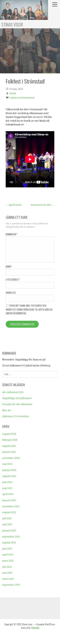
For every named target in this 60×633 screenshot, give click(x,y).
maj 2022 (7, 524)
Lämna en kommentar (22, 97)
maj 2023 (7, 488)
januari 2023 (9, 500)
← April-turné (13, 204)
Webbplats (11, 292)
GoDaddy (35, 628)
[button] (56, 4)
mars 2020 (8, 579)
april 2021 (7, 554)
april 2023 (7, 494)
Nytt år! (6, 410)
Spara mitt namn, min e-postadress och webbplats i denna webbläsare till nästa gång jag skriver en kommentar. (29, 309)
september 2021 (11, 536)
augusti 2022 (9, 512)
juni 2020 (7, 572)
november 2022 (11, 506)
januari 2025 (9, 452)
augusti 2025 (9, 446)
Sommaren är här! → (42, 204)
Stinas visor (12, 24)
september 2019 (11, 584)
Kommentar (11, 234)
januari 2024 (9, 470)
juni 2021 (7, 548)
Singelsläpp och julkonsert (17, 398)
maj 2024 (7, 464)
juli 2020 (7, 566)
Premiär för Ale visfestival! (17, 404)
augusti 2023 (9, 476)
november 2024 (11, 458)
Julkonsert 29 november (15, 416)
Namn (9, 266)
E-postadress (13, 279)
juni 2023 (7, 482)
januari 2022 (9, 530)
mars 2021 (8, 560)
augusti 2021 (9, 542)
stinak (12, 93)
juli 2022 (7, 518)
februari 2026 (9, 440)
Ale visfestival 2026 (12, 392)
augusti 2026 (9, 434)
